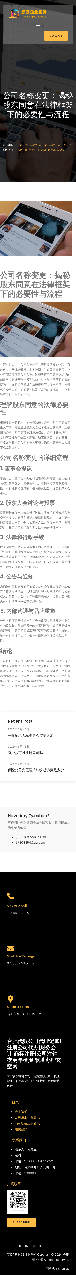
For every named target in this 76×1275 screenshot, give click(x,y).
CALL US (56, 36)
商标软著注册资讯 (27, 1123)
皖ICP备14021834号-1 (22, 1254)
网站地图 (51, 1268)
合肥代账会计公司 (30, 145)
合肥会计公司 (52, 145)
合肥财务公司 (56, 150)
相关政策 (21, 1129)
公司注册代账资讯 (27, 1117)
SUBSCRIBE (21, 1222)
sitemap (63, 1268)
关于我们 (21, 1111)
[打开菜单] (38, 25)
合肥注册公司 (37, 150)
